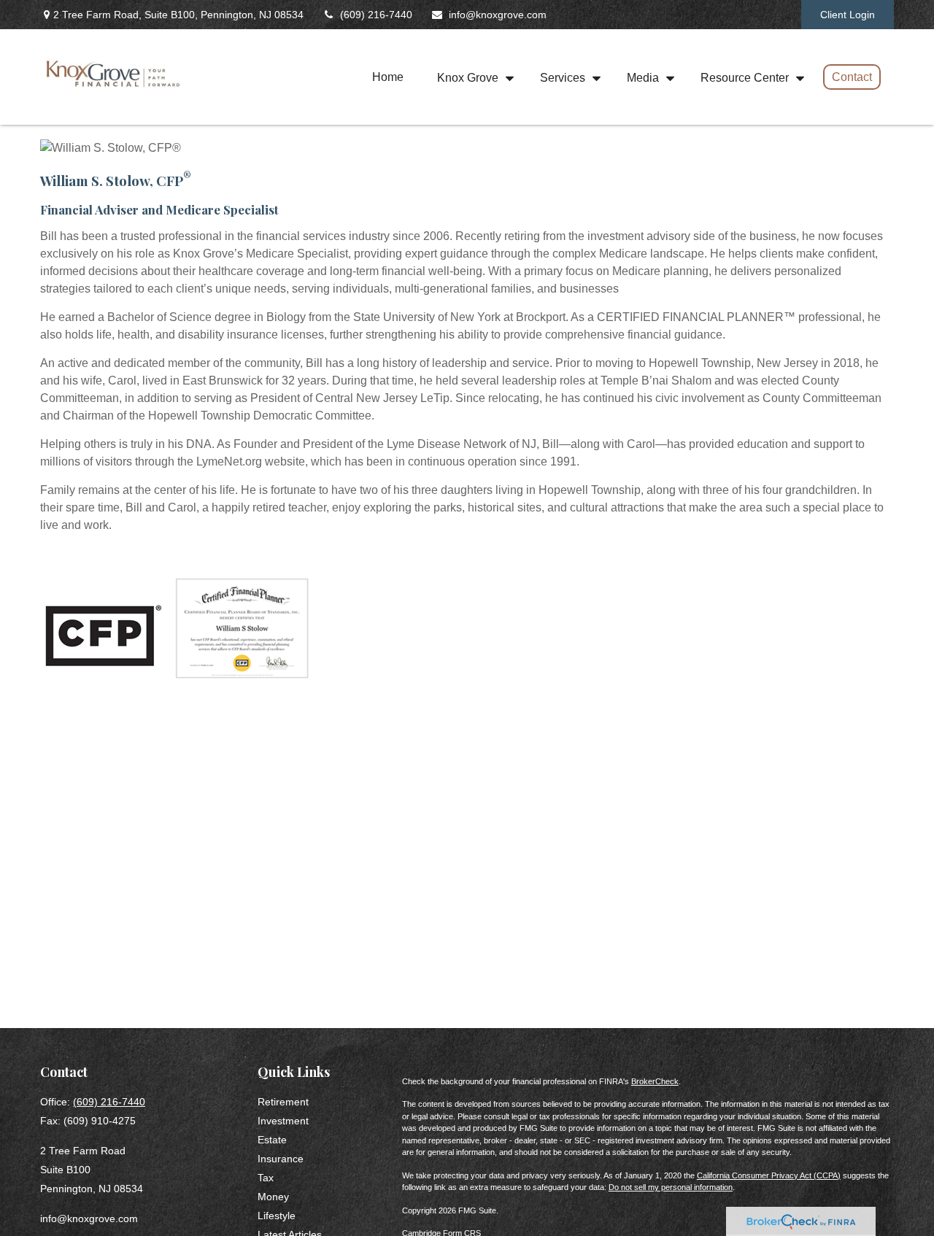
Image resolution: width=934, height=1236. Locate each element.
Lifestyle (277, 1215)
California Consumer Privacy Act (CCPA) (769, 1175)
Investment (283, 1121)
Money (273, 1196)
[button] (387, 77)
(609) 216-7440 (376, 14)
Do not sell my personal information (671, 1187)
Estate (272, 1140)
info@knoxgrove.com (498, 14)
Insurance (281, 1158)
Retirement (283, 1102)
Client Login (847, 14)
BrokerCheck (655, 1081)
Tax (266, 1177)
